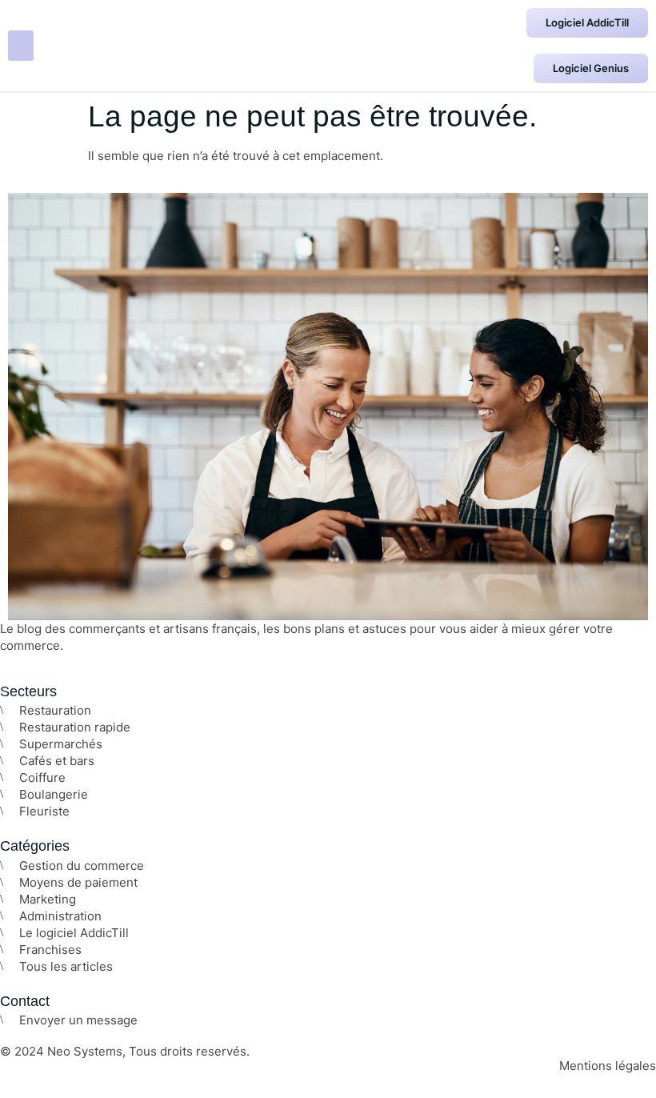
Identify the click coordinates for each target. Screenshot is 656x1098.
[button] (21, 45)
